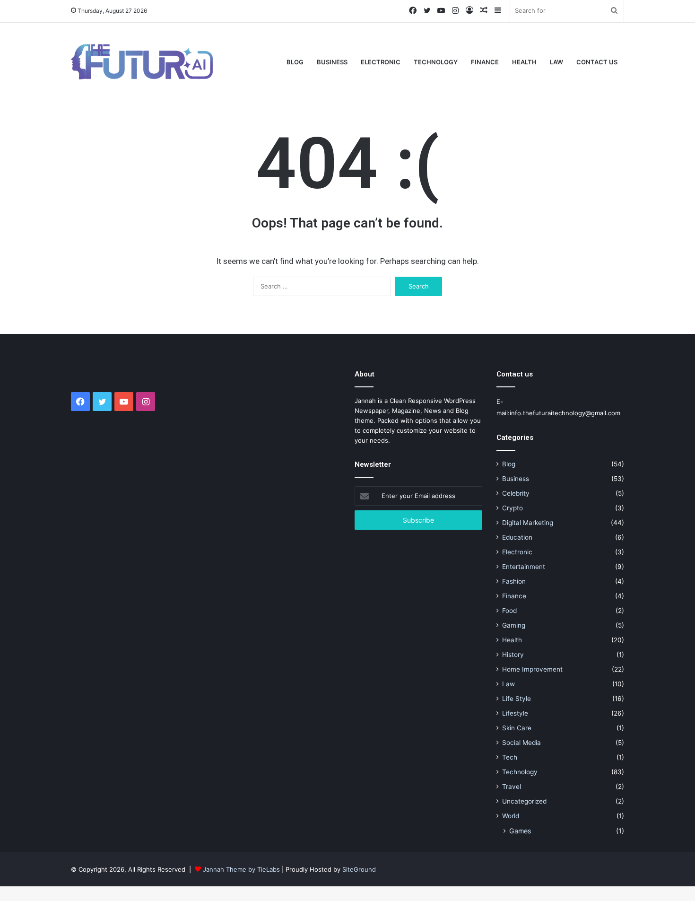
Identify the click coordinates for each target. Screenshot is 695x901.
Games (520, 831)
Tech (509, 757)
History (513, 654)
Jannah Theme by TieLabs (241, 869)
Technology (436, 62)
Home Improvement (532, 669)
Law (556, 62)
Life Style (516, 698)
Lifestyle (515, 713)
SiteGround (359, 869)
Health (524, 62)
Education (517, 537)
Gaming (513, 625)
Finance (485, 62)
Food (509, 610)
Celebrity (516, 493)
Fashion (514, 581)
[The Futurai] (142, 61)
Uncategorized (524, 801)
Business (332, 62)
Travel (511, 786)
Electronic (380, 62)
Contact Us (596, 62)
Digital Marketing (527, 522)
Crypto (512, 508)
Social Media (521, 742)
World (510, 816)
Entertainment (523, 566)
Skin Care (516, 728)
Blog (295, 62)
